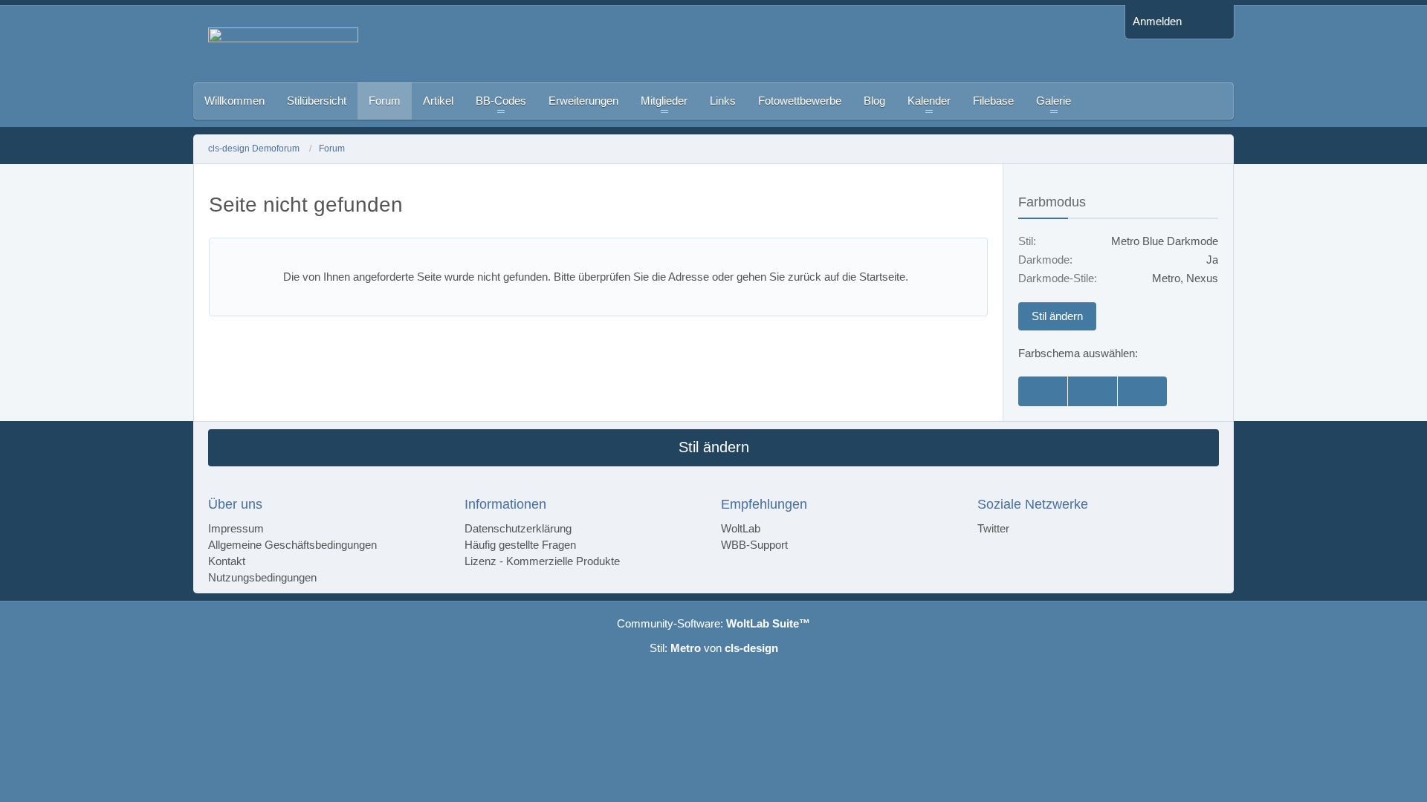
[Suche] (1211, 22)
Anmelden (1157, 21)
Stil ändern (1057, 316)
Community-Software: (713, 623)
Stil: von (714, 648)
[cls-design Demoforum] (659, 44)
